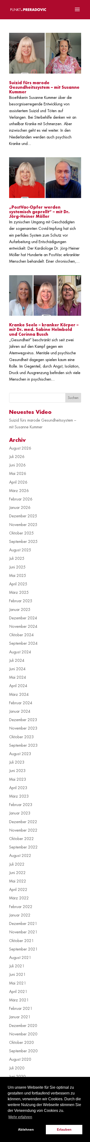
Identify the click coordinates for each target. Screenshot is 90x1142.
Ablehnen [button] (26, 1129)
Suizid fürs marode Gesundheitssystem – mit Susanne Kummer (44, 87)
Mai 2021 (17, 983)
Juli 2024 (16, 661)
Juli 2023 (16, 762)
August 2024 (20, 652)
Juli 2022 (16, 864)
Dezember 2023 (23, 720)
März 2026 (19, 491)
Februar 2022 (20, 907)
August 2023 (20, 754)
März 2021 (19, 1000)
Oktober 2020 (21, 1043)
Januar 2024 (19, 711)
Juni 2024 (17, 669)
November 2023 (23, 728)
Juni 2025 (17, 567)
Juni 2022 (17, 873)
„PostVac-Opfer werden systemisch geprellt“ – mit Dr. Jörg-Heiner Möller (39, 212)
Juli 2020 (16, 1068)
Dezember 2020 (23, 1026)
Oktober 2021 (21, 941)
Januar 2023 (19, 813)
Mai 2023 (17, 779)
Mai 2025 (17, 576)
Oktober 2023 (21, 737)
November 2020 (23, 1034)
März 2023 (19, 796)
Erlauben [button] (64, 1129)
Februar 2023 (20, 805)
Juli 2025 (16, 559)
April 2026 (18, 482)
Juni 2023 (17, 771)
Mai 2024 (17, 677)
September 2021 (23, 949)
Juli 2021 (16, 966)
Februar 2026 (20, 499)
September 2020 (23, 1051)
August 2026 (20, 448)
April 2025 (18, 584)
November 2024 (23, 627)
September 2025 (23, 542)
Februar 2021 (20, 1009)
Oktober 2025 (21, 533)
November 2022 (23, 830)
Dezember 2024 (23, 618)
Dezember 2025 (23, 516)
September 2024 (23, 643)
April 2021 (18, 992)
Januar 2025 (19, 610)
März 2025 (19, 593)
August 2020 (20, 1059)
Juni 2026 (17, 465)
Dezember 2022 (23, 822)
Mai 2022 (17, 881)
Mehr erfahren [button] (20, 1117)
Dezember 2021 (23, 924)
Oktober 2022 (21, 839)
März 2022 (19, 898)
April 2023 (18, 788)
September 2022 (23, 847)
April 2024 (18, 686)
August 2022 (20, 856)
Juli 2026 (16, 457)
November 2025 (23, 525)
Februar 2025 (20, 601)
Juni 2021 (17, 975)
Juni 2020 (17, 1077)
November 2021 (23, 932)
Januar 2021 (19, 1017)
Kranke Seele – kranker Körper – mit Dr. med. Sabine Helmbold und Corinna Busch (43, 329)
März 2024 (19, 695)
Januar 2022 (19, 915)
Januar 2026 (19, 508)
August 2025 (20, 550)
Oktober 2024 (21, 635)
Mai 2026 (17, 474)
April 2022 (18, 890)
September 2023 (23, 745)
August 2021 (20, 958)
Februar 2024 (20, 703)
